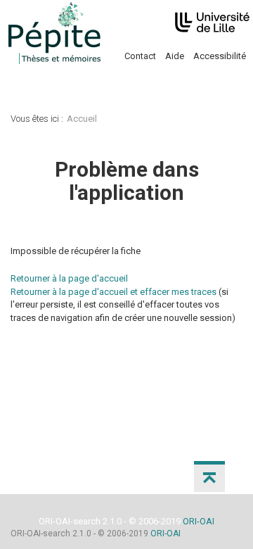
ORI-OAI (198, 521)
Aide (174, 56)
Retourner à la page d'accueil (69, 278)
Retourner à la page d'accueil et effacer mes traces (113, 291)
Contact (140, 56)
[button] (209, 476)
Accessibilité (219, 56)
